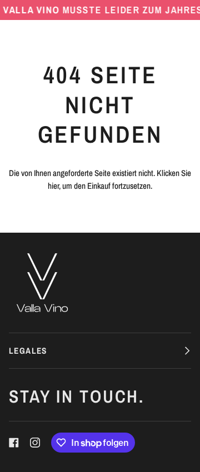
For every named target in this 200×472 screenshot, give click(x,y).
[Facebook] (14, 443)
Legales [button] (28, 350)
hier (53, 186)
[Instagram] (35, 443)
